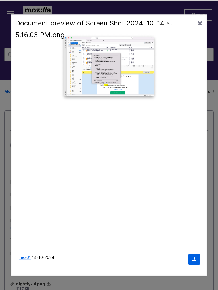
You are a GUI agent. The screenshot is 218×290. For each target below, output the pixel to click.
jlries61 (24, 257)
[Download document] (194, 259)
